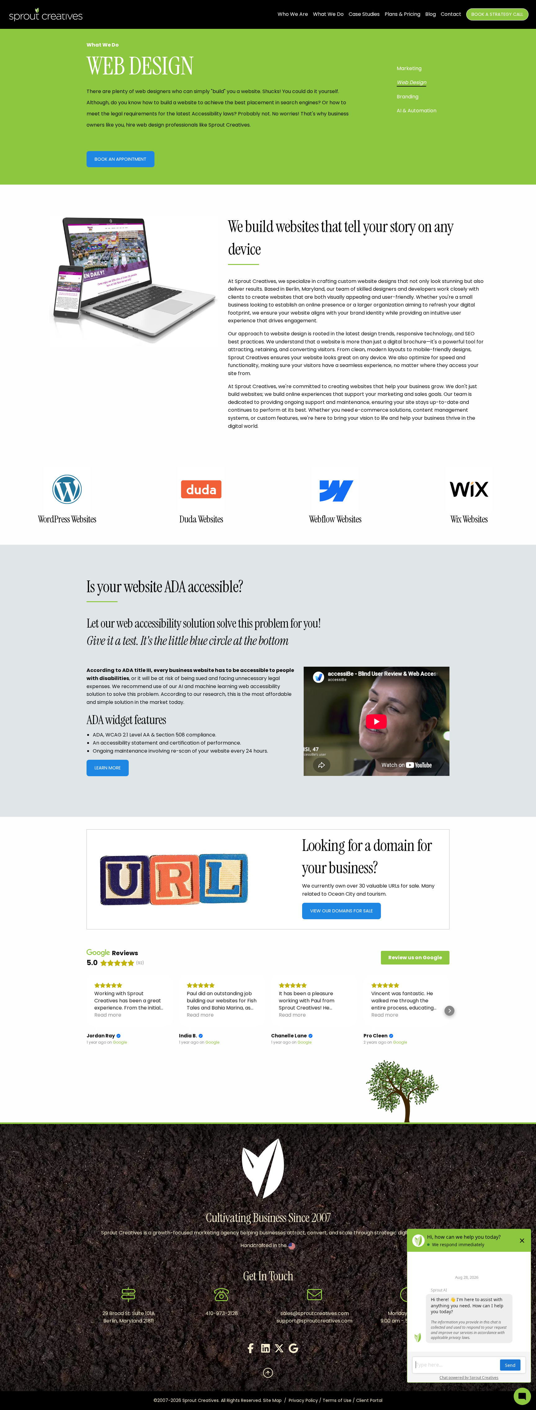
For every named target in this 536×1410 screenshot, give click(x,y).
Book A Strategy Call (497, 14)
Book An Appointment (120, 159)
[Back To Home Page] (46, 14)
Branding (407, 96)
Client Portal (369, 1400)
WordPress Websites (67, 519)
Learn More (108, 768)
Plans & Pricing (402, 14)
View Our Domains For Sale (341, 911)
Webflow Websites (335, 519)
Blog (430, 14)
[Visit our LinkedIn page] (261, 1350)
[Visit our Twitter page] (275, 1350)
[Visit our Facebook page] (247, 1350)
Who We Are (293, 14)
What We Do (328, 14)
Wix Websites (469, 519)
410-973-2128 (221, 1313)
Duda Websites (201, 519)
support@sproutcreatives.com (314, 1320)
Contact (451, 14)
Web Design (411, 82)
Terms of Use (337, 1400)
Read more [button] (107, 1014)
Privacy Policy (303, 1400)
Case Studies (364, 14)
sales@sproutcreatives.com (314, 1313)
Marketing (409, 68)
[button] (87, 1011)
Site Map (272, 1400)
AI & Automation (416, 110)
